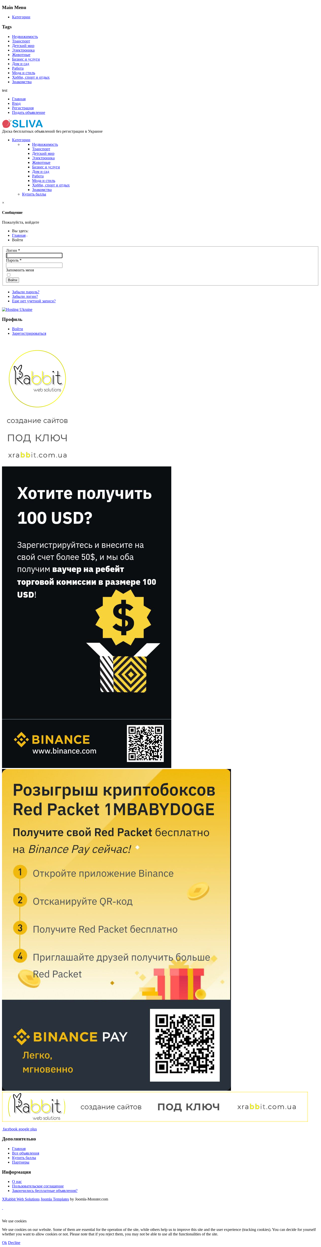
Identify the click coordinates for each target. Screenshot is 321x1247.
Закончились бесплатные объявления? (44, 1190)
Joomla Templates (55, 1199)
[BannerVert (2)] (86, 766)
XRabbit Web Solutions (21, 1199)
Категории (21, 17)
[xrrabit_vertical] (37, 464)
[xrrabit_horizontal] (155, 1120)
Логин (13, 250)
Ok (4, 1242)
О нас (17, 1181)
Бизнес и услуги (26, 59)
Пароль (14, 260)
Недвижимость (25, 36)
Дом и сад (20, 64)
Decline (14, 1242)
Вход (16, 103)
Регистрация (23, 108)
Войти (12, 280)
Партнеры (20, 1162)
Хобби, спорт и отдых (31, 77)
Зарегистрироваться (29, 333)
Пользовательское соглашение (38, 1186)
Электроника (23, 50)
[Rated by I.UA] (119, 1216)
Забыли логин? (25, 296)
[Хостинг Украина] (17, 309)
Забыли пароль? (25, 292)
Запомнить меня (20, 270)
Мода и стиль (23, 73)
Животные (21, 55)
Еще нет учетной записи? (34, 301)
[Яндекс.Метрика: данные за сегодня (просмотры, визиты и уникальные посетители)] (18, 1216)
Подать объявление (28, 112)
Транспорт (21, 41)
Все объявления (25, 1153)
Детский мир (23, 45)
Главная (19, 99)
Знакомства (22, 82)
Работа (18, 68)
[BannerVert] (116, 1089)
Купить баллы (34, 194)
